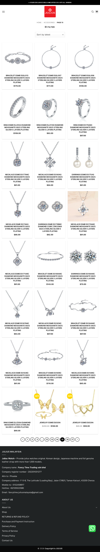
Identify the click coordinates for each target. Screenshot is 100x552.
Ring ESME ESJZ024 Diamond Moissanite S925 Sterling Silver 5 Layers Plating (17, 127)
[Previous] (23, 439)
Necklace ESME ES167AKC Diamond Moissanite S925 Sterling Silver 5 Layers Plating (17, 326)
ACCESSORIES (49, 22)
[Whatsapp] (92, 528)
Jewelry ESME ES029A (82, 422)
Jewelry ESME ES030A (50, 422)
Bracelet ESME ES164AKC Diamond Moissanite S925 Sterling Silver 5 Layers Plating (83, 326)
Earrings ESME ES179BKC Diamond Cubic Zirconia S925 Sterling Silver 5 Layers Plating (50, 227)
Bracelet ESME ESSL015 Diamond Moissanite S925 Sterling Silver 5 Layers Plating (17, 78)
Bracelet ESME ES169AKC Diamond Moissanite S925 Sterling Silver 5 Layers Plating (50, 277)
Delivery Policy (9, 526)
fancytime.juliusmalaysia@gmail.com (26, 492)
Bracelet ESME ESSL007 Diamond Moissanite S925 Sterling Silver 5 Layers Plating (50, 78)
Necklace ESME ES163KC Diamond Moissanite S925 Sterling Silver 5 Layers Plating (17, 376)
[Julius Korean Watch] (50, 11)
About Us (6, 507)
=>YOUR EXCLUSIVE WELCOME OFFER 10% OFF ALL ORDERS (50, 2)
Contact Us (7, 540)
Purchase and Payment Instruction (18, 521)
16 (67, 439)
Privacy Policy (8, 536)
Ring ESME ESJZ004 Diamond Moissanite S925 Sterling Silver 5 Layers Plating (17, 424)
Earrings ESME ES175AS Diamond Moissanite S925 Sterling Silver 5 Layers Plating (83, 178)
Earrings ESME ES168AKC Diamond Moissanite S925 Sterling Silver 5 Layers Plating (83, 277)
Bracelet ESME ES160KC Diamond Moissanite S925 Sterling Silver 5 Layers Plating (50, 376)
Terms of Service (10, 531)
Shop (4, 512)
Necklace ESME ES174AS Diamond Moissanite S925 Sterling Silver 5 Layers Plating (17, 227)
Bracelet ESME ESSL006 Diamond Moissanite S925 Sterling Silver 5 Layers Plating (83, 78)
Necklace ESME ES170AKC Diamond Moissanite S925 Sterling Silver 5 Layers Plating (83, 227)
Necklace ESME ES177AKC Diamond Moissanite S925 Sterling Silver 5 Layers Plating (17, 178)
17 (72, 439)
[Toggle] (96, 507)
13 (52, 439)
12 (47, 439)
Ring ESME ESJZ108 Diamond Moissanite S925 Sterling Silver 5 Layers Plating (50, 127)
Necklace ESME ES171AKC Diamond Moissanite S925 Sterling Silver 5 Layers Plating (17, 277)
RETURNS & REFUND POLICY (15, 516)
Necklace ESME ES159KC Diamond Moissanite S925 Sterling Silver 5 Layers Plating (83, 376)
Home (39, 22)
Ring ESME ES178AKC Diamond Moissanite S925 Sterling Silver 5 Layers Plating (83, 128)
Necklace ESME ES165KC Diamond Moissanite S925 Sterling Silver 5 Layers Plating (50, 326)
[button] (3, 12)
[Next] (77, 439)
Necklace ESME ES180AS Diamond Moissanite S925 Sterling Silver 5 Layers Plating (50, 178)
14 (57, 439)
